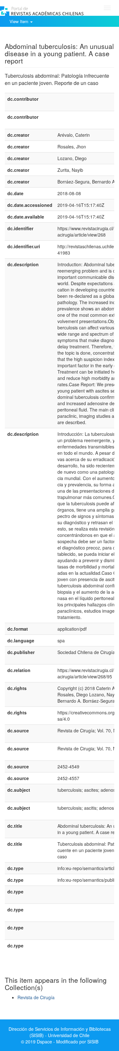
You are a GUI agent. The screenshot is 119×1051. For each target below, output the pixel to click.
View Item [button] (20, 21)
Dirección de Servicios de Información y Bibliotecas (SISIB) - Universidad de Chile (60, 1032)
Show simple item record (29, 36)
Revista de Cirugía (36, 997)
